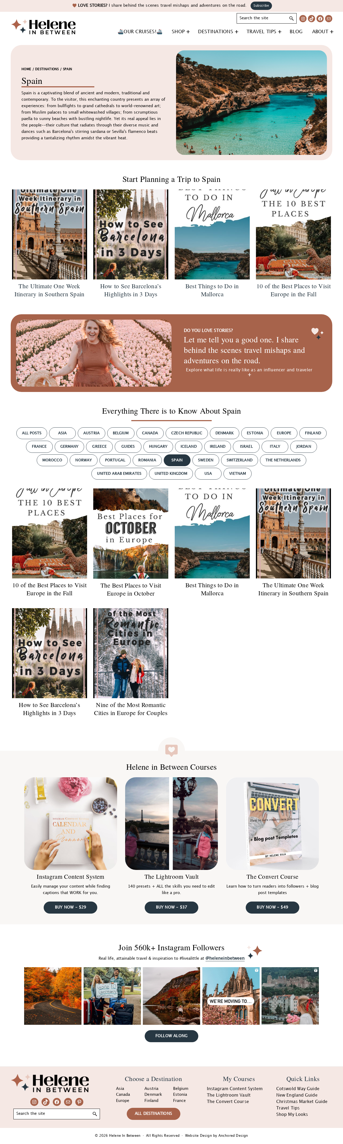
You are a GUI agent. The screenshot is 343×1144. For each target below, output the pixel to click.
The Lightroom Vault (171, 876)
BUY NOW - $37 (171, 907)
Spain (177, 460)
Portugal (115, 460)
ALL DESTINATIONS (153, 1114)
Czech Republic (186, 433)
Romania (147, 460)
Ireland (218, 446)
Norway (83, 460)
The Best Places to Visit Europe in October (130, 589)
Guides (128, 446)
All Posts (32, 433)
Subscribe (261, 5)
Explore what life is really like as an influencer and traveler (249, 370)
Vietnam (237, 473)
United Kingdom (171, 473)
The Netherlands (283, 460)
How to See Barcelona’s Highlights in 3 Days (49, 709)
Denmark (224, 433)
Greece (99, 446)
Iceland (189, 446)
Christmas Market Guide (301, 1102)
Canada (150, 433)
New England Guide (297, 1095)
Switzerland (239, 460)
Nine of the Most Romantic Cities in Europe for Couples (130, 709)
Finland (313, 433)
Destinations (47, 69)
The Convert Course (272, 876)
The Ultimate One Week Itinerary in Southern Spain (293, 589)
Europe (284, 433)
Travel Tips (288, 1108)
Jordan (303, 446)
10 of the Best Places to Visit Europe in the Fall (49, 589)
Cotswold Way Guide (297, 1089)
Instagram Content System (70, 876)
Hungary (158, 446)
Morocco (52, 460)
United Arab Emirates (119, 473)
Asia (62, 433)
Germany (69, 446)
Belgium (121, 433)
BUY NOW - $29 (70, 907)
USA (208, 473)
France (39, 446)
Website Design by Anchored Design (216, 1135)
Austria (91, 433)
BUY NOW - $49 (272, 907)
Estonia (255, 433)
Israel (246, 446)
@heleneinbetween (225, 958)
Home (26, 69)
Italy (275, 446)
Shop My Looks (292, 1115)
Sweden (205, 460)
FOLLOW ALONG (171, 1036)
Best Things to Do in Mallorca (212, 589)
